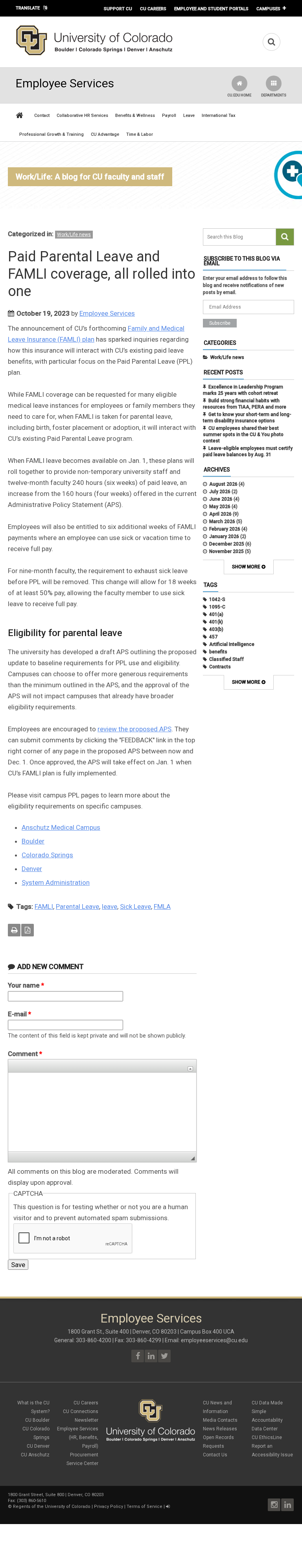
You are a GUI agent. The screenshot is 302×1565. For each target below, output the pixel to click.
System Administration (56, 882)
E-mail (19, 1014)
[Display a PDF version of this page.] (27, 930)
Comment (25, 1054)
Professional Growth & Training (51, 134)
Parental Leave (77, 906)
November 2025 (226, 551)
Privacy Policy (108, 1506)
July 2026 (219, 491)
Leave (189, 115)
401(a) (216, 614)
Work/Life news (74, 234)
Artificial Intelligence (231, 644)
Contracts (220, 667)
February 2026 (224, 529)
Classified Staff (226, 659)
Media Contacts (220, 1420)
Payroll (169, 115)
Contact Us (215, 1455)
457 (213, 637)
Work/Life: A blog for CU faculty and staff (90, 176)
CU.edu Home (239, 95)
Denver (32, 869)
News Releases (220, 1429)
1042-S (217, 599)
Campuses (268, 8)
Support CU (118, 8)
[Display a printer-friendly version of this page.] (14, 930)
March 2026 (222, 521)
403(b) (216, 629)
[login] (167, 1506)
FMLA (162, 906)
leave (109, 906)
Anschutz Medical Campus (61, 827)
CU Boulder (37, 1420)
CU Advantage (105, 134)
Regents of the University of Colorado (51, 1506)
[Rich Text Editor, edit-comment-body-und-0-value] (102, 1112)
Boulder (33, 841)
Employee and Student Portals (211, 8)
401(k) (216, 622)
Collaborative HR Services (82, 115)
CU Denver (38, 1446)
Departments (273, 95)
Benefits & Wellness (135, 115)
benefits (218, 652)
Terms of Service (144, 1506)
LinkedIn (287, 1504)
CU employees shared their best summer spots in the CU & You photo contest (243, 434)
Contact (42, 115)
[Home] (94, 54)
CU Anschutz (35, 1455)
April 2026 (220, 514)
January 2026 (224, 536)
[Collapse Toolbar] (190, 1068)
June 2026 (220, 499)
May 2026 (219, 506)
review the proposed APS (134, 729)
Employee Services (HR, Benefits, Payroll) (77, 1437)
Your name (26, 985)
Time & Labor (139, 134)
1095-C (217, 607)
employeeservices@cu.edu (214, 1340)
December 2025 (226, 544)
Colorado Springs (47, 855)
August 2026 (223, 484)
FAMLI (44, 906)
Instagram (274, 1504)
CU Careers (153, 8)
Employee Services (107, 313)
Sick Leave (135, 906)
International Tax (219, 115)
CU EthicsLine (267, 1437)
